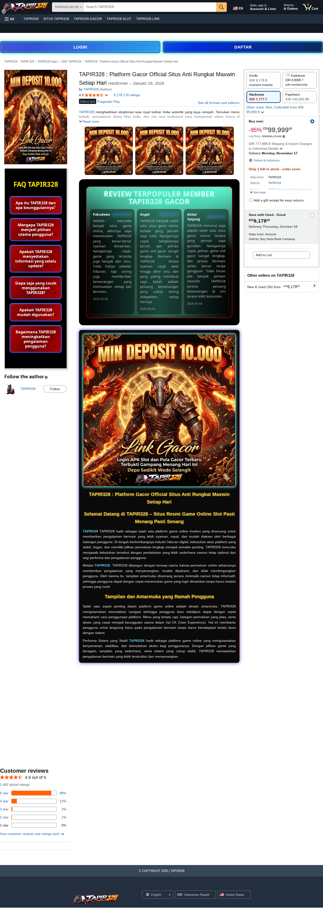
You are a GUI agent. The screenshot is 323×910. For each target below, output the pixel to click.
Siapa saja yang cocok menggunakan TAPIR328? (36, 288)
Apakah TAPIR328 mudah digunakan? (35, 312)
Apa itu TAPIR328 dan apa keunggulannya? (36, 205)
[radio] (263, 80)
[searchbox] (150, 7)
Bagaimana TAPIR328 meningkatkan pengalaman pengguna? (36, 339)
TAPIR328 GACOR (88, 19)
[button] (9, 18)
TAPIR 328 (27, 61)
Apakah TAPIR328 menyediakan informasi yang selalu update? (35, 258)
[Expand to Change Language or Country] (169, 895)
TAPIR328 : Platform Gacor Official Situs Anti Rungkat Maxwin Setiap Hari (131, 61)
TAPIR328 (31, 19)
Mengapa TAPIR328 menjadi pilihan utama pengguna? (36, 229)
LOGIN (80, 47)
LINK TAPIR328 (71, 61)
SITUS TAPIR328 (56, 19)
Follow (55, 389)
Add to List (264, 255)
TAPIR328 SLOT (119, 19)
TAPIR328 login (48, 61)
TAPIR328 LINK (148, 19)
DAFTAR (243, 47)
